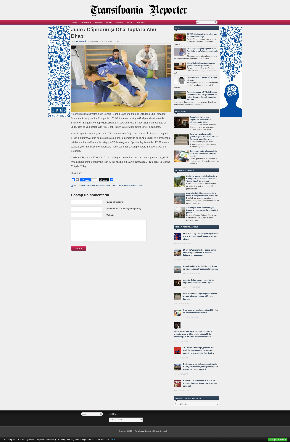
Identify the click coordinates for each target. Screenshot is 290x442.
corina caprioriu (88, 186)
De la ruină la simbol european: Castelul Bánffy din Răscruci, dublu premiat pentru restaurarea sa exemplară (201, 367)
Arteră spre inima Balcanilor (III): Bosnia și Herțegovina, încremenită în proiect (202, 210)
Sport (130, 22)
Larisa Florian (117, 186)
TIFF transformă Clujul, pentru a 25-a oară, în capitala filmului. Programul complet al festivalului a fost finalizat (198, 350)
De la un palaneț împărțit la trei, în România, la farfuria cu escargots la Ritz (202, 51)
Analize (98, 22)
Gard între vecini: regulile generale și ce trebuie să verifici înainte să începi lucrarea (204, 136)
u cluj (140, 186)
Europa (109, 22)
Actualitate (86, 22)
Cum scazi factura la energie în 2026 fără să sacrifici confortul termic (203, 153)
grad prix (100, 186)
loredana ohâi (130, 186)
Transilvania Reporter (143, 431)
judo (108, 186)
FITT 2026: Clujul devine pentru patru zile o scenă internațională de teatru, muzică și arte (200, 236)
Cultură (119, 22)
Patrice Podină (80, 41)
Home (74, 22)
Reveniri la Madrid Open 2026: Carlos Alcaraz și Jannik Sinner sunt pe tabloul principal (200, 383)
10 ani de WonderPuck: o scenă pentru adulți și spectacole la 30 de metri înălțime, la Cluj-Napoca (199, 252)
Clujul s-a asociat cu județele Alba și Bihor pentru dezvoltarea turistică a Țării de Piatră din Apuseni (201, 178)
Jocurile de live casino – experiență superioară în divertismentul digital (200, 119)
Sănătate (141, 22)
